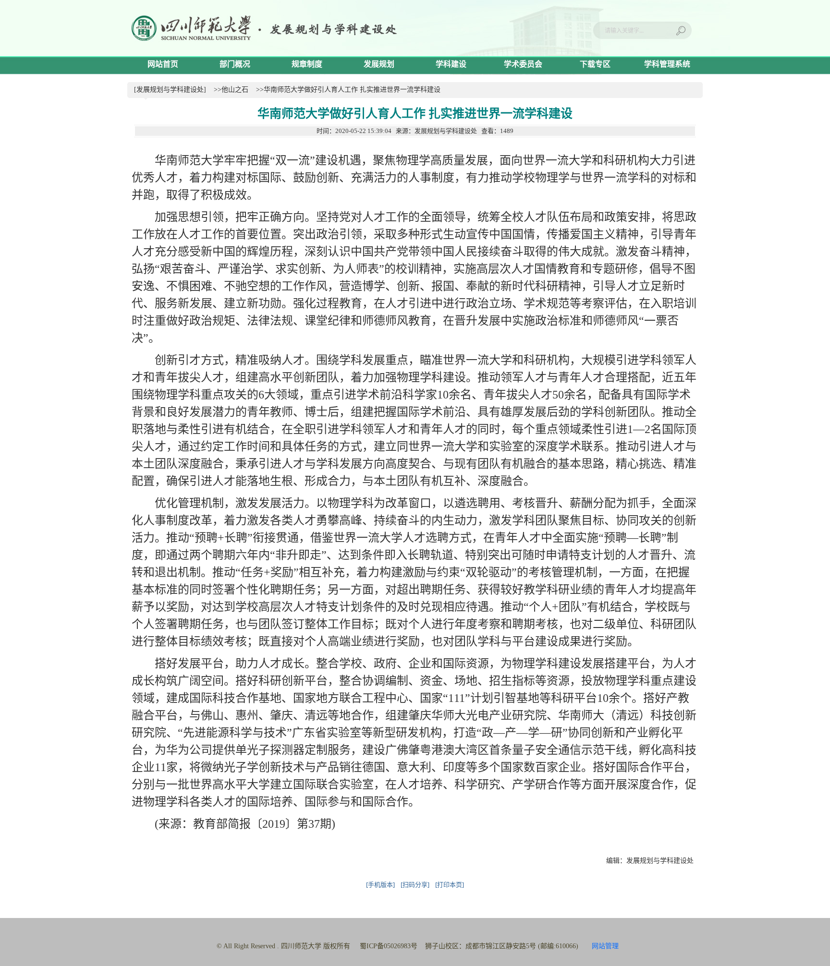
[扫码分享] (415, 884)
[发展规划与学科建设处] (170, 89)
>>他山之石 (231, 89)
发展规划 (379, 64)
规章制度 (307, 64)
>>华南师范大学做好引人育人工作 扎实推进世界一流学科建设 (348, 89)
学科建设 (451, 64)
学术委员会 (523, 64)
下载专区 (595, 64)
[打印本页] (449, 884)
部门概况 (235, 64)
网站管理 (605, 946)
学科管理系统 (667, 64)
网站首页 (162, 64)
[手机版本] (380, 884)
